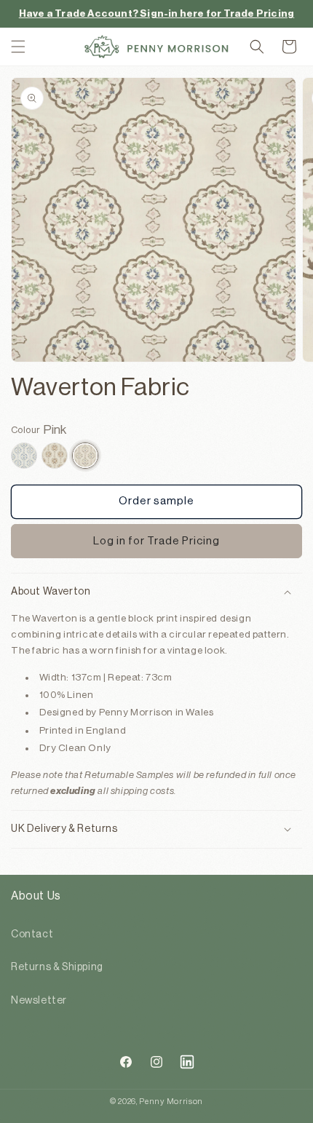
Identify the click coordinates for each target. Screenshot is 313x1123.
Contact (32, 934)
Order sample (156, 501)
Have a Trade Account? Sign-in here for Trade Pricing (156, 13)
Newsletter (39, 1001)
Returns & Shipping (57, 967)
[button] (18, 47)
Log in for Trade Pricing (156, 541)
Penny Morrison (171, 1102)
